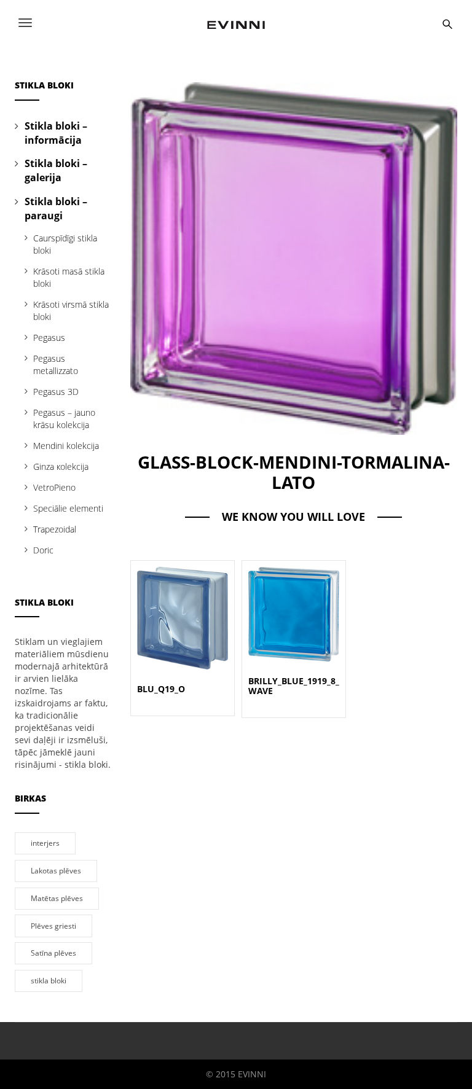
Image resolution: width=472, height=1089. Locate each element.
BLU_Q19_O (161, 689)
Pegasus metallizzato (55, 365)
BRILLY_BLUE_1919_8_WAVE (293, 686)
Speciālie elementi (68, 508)
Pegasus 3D (56, 391)
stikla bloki (48, 980)
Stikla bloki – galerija (56, 170)
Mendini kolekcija (66, 445)
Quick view (182, 603)
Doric (43, 550)
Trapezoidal (54, 529)
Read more (182, 633)
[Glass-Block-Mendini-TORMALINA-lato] (293, 257)
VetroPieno (54, 487)
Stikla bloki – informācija (56, 133)
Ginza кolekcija (60, 466)
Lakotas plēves (56, 870)
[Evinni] (236, 22)
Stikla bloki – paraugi (56, 208)
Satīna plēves (53, 953)
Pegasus (49, 337)
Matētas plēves (57, 898)
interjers (45, 843)
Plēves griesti (53, 926)
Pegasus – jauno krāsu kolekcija (64, 419)
